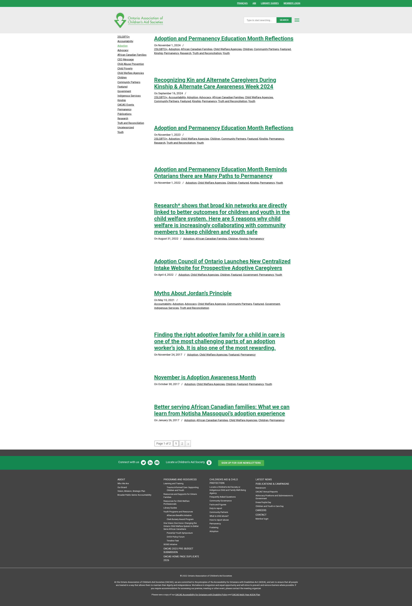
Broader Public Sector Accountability (134, 495)
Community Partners (266, 49)
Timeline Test (173, 540)
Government (250, 274)
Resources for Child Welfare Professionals (176, 502)
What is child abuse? (219, 516)
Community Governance (221, 500)
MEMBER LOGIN (292, 3)
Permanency (171, 53)
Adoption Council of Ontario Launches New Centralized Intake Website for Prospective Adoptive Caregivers (222, 264)
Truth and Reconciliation (207, 53)
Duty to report (216, 508)
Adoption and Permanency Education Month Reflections (223, 38)
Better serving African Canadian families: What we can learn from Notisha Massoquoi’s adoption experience (222, 410)
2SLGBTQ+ (161, 49)
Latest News (264, 479)
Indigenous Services (166, 308)
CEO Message (125, 59)
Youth (226, 53)
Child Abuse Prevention (130, 64)
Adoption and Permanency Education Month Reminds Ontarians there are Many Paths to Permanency (220, 172)
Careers (261, 510)
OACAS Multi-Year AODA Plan (246, 594)
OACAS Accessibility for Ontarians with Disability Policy (201, 594)
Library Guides (170, 508)
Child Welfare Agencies (228, 49)
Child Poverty (125, 68)
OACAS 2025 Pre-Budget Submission (178, 550)
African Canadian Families (196, 49)
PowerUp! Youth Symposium (180, 533)
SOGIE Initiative (170, 544)
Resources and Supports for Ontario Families (180, 495)
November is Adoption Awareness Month (205, 377)
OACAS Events (125, 104)
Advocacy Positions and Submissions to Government (274, 497)
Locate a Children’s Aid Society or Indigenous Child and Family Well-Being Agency (228, 490)
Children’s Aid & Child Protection (224, 481)
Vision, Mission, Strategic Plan (131, 491)
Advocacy (205, 97)
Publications (124, 114)
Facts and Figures (218, 504)
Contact (261, 514)
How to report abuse (219, 520)
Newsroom (261, 488)
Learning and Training (173, 483)
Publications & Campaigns (272, 483)
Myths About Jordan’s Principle (193, 293)
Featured (285, 49)
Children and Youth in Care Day (270, 506)
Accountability (177, 97)
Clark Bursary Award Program (180, 519)
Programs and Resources (180, 479)
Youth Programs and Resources (178, 511)
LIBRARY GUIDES (270, 3)
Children (248, 49)
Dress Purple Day (263, 502)
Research (185, 53)
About (121, 479)
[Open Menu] (297, 20)
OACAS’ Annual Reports (267, 491)
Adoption (174, 49)
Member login (262, 519)
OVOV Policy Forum (176, 537)
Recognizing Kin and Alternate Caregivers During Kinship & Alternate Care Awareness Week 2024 (215, 83)
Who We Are (123, 483)
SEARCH (284, 20)
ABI (254, 3)
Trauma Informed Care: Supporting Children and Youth (183, 489)
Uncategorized (125, 127)
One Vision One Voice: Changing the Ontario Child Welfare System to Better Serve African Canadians (181, 526)
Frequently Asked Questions (223, 497)
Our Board (122, 487)
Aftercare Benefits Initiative (179, 515)
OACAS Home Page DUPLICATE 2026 (181, 558)
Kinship (158, 53)
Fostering (214, 527)
